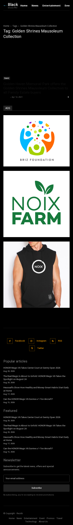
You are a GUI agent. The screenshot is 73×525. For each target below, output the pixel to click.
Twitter (40, 348)
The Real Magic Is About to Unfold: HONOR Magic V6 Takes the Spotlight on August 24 (34, 378)
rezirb (6, 97)
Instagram (41, 340)
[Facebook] (10, 341)
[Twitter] (32, 348)
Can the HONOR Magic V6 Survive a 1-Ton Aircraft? (28, 399)
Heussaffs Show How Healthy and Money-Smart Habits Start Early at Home (36, 389)
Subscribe (37, 488)
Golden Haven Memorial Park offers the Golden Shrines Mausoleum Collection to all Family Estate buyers (35, 88)
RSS (60, 340)
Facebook (20, 340)
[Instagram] (31, 341)
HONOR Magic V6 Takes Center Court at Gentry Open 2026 (31, 367)
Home (6, 25)
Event (6, 78)
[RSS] (53, 341)
